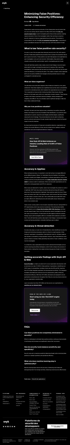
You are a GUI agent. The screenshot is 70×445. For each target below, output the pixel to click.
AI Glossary (19, 403)
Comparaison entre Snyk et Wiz (61, 412)
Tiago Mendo (35, 21)
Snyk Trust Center (34, 414)
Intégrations (6, 401)
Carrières (45, 403)
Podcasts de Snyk (20, 401)
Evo (4, 399)
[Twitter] (3, 426)
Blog (17, 399)
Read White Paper (36, 157)
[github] (10, 426)
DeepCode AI (6, 403)
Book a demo (34, 315)
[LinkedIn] (8, 426)
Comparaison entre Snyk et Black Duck (61, 408)
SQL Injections (56, 209)
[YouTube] (6, 426)
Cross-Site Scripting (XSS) (44, 209)
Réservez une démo (48, 401)
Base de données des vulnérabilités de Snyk (34, 408)
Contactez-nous (47, 399)
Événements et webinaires (46, 406)
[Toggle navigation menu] (67, 3)
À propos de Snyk (47, 398)
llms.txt (18, 405)
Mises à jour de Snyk (34, 412)
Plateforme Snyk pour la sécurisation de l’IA (8, 396)
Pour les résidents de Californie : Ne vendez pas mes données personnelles (55, 440)
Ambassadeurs (46, 409)
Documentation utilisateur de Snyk (34, 402)
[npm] (12, 426)
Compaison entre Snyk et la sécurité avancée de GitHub (61, 397)
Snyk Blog (7, 8)
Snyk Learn (32, 399)
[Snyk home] (4, 3)
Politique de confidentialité (27, 440)
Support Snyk (32, 405)
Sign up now (34, 310)
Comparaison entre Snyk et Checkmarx (61, 405)
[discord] (14, 426)
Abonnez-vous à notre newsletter (57, 426)
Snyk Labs (32, 398)
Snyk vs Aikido (60, 414)
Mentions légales (20, 440)
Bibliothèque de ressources (20, 396)
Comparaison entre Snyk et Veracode (61, 401)
